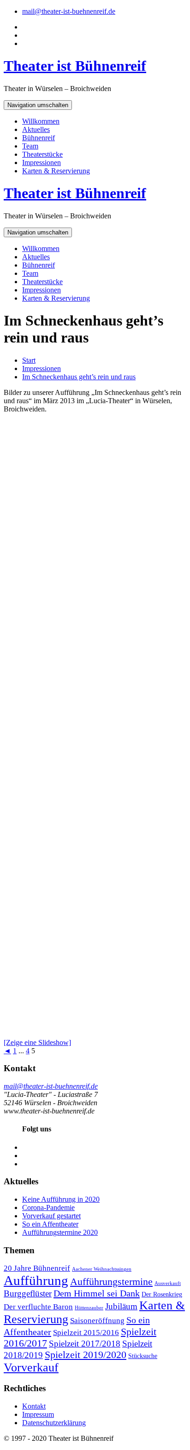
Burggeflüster (28, 1293)
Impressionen (41, 162)
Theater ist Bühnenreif (75, 65)
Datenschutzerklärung (54, 1423)
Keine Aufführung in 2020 (61, 1199)
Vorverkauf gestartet (51, 1216)
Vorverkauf (31, 1367)
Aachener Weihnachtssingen (101, 1269)
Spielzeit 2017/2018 (84, 1343)
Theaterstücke (42, 154)
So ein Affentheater (50, 1224)
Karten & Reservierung (56, 171)
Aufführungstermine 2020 (60, 1232)
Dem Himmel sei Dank (96, 1293)
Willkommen (40, 121)
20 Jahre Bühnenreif (37, 1268)
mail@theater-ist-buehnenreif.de (68, 11)
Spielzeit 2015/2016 (86, 1332)
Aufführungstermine (111, 1281)
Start (29, 360)
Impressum (38, 1414)
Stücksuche (142, 1355)
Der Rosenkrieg (162, 1294)
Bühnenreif (38, 138)
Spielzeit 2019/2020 (85, 1354)
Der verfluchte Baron (38, 1306)
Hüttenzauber (89, 1307)
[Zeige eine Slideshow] (37, 1042)
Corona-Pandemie (48, 1207)
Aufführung (36, 1280)
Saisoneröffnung (97, 1320)
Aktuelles (36, 129)
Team (30, 146)
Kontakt (34, 1406)
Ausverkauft (167, 1283)
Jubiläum (121, 1306)
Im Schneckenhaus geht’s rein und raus (79, 377)
